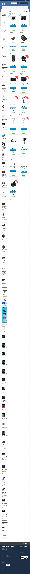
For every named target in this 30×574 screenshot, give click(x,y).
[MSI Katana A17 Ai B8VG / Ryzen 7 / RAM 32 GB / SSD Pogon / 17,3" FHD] (3, 442)
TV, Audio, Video (4, 64)
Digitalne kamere (4, 43)
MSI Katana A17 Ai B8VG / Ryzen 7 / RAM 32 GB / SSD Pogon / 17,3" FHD (4, 445)
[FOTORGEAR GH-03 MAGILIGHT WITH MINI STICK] (23, 162)
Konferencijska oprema (4, 16)
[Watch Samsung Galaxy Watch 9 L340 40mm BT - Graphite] (3, 379)
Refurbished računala (3, 63)
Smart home (3, 65)
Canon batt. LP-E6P (23, 42)
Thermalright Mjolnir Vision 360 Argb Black (4, 530)
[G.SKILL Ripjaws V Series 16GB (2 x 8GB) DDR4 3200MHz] (3, 124)
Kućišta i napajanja (3, 50)
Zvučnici (4, 46)
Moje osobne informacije (14, 550)
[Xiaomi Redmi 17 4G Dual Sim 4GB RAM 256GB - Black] (3, 362)
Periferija (12, 6)
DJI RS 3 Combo (23, 124)
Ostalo (23, 8)
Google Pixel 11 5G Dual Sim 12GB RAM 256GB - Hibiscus (4, 410)
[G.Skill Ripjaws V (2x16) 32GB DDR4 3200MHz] (3, 225)
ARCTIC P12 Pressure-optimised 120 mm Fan (4, 147)
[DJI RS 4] (23, 100)
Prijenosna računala (5, 8)
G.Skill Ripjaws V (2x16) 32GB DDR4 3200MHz (4, 228)
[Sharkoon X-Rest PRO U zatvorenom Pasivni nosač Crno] (3, 194)
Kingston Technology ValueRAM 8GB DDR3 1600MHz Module (4, 272)
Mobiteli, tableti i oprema (12, 8)
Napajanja (21, 6)
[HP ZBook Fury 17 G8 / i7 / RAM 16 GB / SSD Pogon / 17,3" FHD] (3, 511)
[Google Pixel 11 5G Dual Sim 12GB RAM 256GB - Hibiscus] (3, 406)
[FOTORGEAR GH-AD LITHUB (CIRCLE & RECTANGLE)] (13, 141)
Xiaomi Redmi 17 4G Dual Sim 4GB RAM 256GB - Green (4, 374)
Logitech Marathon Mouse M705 (4, 218)
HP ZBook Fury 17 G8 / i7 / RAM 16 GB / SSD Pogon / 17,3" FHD (4, 514)
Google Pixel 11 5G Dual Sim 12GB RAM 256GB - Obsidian (4, 436)
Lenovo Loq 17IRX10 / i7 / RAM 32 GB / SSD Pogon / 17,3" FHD (4, 482)
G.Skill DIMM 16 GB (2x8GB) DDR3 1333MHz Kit (4, 207)
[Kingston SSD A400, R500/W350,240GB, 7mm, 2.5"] (3, 163)
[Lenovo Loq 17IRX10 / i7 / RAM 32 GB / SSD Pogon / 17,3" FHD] (3, 478)
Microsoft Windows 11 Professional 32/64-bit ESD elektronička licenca (4, 100)
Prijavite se (26, 0)
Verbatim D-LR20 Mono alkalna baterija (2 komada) (4, 158)
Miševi (4, 21)
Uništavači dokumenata (4, 35)
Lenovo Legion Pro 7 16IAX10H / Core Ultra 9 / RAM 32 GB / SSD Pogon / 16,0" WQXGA (4, 470)
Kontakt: (22, 0)
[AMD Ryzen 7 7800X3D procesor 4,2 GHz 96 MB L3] (3, 183)
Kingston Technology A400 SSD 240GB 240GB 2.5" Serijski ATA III (4, 89)
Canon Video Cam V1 (13, 83)
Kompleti (4, 23)
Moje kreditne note (13, 548)
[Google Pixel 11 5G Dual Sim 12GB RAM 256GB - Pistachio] (3, 415)
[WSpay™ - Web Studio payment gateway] (5, 305)
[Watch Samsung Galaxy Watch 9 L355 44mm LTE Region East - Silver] (3, 397)
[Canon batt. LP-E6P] (23, 38)
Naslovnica (3, 6)
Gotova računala (18, 8)
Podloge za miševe (4, 25)
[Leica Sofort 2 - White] (13, 17)
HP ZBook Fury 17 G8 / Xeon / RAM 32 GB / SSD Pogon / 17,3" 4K (4, 504)
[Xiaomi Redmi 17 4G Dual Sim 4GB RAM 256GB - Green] (3, 371)
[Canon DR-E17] (13, 38)
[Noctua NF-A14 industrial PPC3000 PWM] (3, 258)
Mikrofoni (4, 29)
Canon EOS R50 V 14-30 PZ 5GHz (24, 84)
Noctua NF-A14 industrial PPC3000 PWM (4, 261)
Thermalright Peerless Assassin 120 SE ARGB (4, 250)
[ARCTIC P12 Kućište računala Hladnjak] (3, 144)
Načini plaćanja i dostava (10, 0)
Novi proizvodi (4, 324)
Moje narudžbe (12, 547)
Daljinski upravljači (4, 32)
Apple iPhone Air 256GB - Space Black (4, 339)
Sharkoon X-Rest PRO (4, 196)
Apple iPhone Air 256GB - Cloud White (4, 331)
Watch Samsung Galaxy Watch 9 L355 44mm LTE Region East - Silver (4, 401)
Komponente (8, 6)
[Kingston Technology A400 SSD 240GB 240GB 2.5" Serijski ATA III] (3, 85)
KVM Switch (4, 22)
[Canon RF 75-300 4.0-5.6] (13, 58)
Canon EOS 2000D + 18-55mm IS (13, 188)
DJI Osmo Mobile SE (13, 124)
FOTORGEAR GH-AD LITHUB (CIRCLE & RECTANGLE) (13, 146)
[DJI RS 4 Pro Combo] (13, 100)
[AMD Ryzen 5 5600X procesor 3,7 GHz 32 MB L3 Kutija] (3, 236)
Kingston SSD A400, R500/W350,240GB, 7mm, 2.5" (4, 166)
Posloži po (10, 11)
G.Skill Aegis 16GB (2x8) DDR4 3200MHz (4, 175)
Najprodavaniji (4, 81)
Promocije (3, 523)
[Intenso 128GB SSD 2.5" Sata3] (3, 106)
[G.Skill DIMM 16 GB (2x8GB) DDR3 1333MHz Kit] (3, 204)
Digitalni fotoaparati (4, 41)
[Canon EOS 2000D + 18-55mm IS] (13, 184)
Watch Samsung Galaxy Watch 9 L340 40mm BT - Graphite (4, 383)
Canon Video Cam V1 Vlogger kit (24, 63)
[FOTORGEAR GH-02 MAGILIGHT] (13, 162)
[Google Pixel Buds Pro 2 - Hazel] (3, 354)
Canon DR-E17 (13, 42)
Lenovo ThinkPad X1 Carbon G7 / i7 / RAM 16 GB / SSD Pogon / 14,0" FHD (4, 457)
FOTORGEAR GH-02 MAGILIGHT (13, 167)
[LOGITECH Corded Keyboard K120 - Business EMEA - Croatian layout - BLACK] (3, 279)
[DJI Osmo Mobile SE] (13, 120)
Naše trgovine (8, 549)
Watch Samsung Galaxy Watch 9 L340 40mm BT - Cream (4, 392)
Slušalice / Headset (4, 27)
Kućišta (18, 6)
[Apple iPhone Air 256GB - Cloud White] (3, 328)
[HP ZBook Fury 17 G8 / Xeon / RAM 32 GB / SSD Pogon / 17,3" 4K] (3, 500)
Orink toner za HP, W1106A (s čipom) (4, 138)
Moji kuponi (12, 551)
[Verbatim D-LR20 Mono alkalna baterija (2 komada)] (3, 154)
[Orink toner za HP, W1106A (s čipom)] (3, 136)
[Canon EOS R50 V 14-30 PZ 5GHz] (23, 79)
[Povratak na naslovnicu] (2, 10)
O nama (5, 0)
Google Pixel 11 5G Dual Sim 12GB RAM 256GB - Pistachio (4, 418)
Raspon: (3, 77)
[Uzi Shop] (6, 4)
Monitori (15, 6)
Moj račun (12, 546)
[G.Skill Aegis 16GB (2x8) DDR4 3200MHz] (3, 172)
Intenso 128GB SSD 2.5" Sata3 (4, 109)
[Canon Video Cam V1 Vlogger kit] (23, 58)
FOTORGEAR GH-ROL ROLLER (23, 145)
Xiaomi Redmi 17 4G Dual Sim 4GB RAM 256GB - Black (4, 365)
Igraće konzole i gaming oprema (4, 58)
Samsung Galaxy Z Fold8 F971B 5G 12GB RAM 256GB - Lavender (4, 427)
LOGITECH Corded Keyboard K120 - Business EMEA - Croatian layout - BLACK (4, 283)
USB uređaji (4, 30)
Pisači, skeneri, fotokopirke (4, 38)
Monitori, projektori (3, 48)
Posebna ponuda (4, 14)
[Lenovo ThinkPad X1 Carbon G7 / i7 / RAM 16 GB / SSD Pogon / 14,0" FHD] (3, 454)
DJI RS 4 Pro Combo (13, 104)
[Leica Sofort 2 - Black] (23, 17)
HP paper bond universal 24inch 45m (4, 119)
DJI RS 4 (23, 104)
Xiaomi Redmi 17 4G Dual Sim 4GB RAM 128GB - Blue (4, 348)
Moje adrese (12, 549)
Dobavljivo (4, 71)
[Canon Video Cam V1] (13, 79)
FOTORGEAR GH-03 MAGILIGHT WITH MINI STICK (23, 167)
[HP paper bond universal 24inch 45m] (3, 116)
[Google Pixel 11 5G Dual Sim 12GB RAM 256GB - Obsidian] (3, 433)
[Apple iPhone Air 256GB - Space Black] (3, 336)
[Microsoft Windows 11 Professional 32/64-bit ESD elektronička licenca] (3, 97)
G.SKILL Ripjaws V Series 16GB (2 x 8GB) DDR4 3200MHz (4, 128)
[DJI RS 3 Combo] (23, 120)
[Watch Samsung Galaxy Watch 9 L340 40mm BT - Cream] (3, 388)
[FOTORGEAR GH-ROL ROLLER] (23, 141)
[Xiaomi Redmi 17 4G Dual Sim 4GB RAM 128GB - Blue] (3, 345)
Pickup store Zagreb (16, 0)
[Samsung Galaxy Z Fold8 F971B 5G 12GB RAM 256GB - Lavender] (3, 424)
